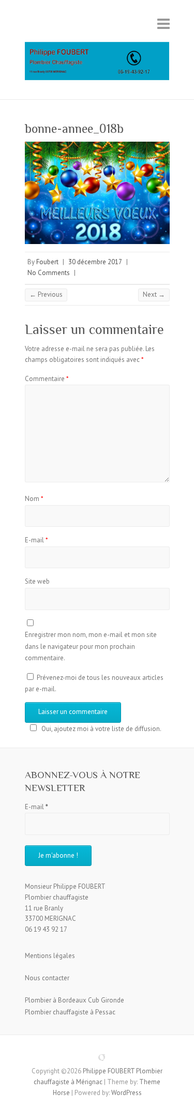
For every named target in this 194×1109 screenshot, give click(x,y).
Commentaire (47, 378)
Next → (154, 294)
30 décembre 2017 (95, 261)
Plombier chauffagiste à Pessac (70, 1012)
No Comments (48, 272)
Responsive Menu (163, 23)
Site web (37, 581)
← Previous (46, 294)
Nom (34, 498)
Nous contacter (47, 978)
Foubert (47, 261)
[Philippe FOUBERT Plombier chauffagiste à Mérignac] (97, 64)
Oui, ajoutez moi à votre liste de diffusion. (101, 728)
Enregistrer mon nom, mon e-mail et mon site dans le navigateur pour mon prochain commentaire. (91, 646)
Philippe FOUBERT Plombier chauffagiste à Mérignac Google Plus (97, 1053)
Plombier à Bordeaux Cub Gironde (74, 1000)
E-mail (36, 540)
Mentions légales (50, 955)
